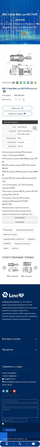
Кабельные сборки (10, 234)
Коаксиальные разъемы (24, 230)
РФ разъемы (8, 230)
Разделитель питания (22, 244)
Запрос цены (15, 108)
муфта (6, 248)
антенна (15, 248)
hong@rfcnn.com (9, 379)
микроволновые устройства (14, 239)
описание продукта (11, 122)
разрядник (31, 239)
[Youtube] (14, 391)
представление (10, 430)
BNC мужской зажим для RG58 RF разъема (27, 276)
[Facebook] (3, 391)
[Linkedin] (7, 391)
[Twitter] (10, 391)
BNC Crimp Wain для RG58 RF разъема (13, 276)
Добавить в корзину (16, 114)
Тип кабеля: (6, 95)
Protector (7, 244)
